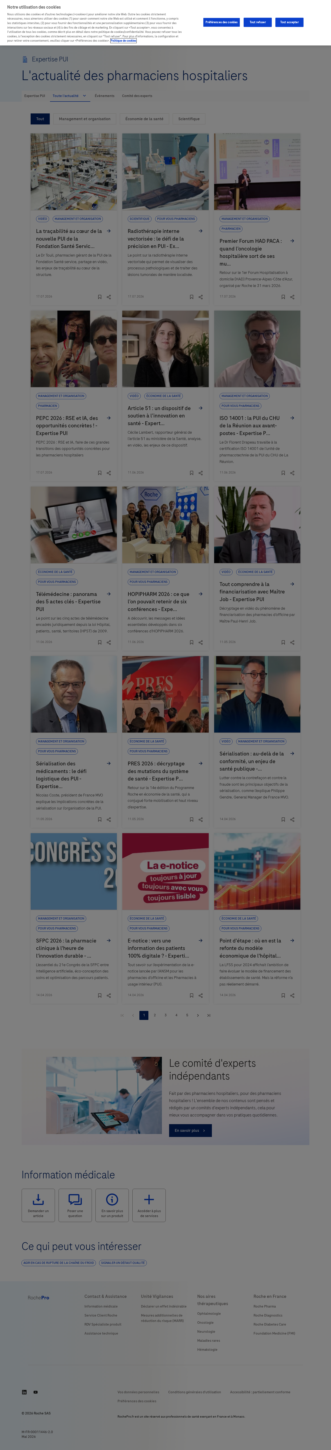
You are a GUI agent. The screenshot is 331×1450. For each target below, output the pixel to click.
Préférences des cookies (222, 22)
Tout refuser (258, 22)
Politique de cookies (123, 41)
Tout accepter (289, 22)
